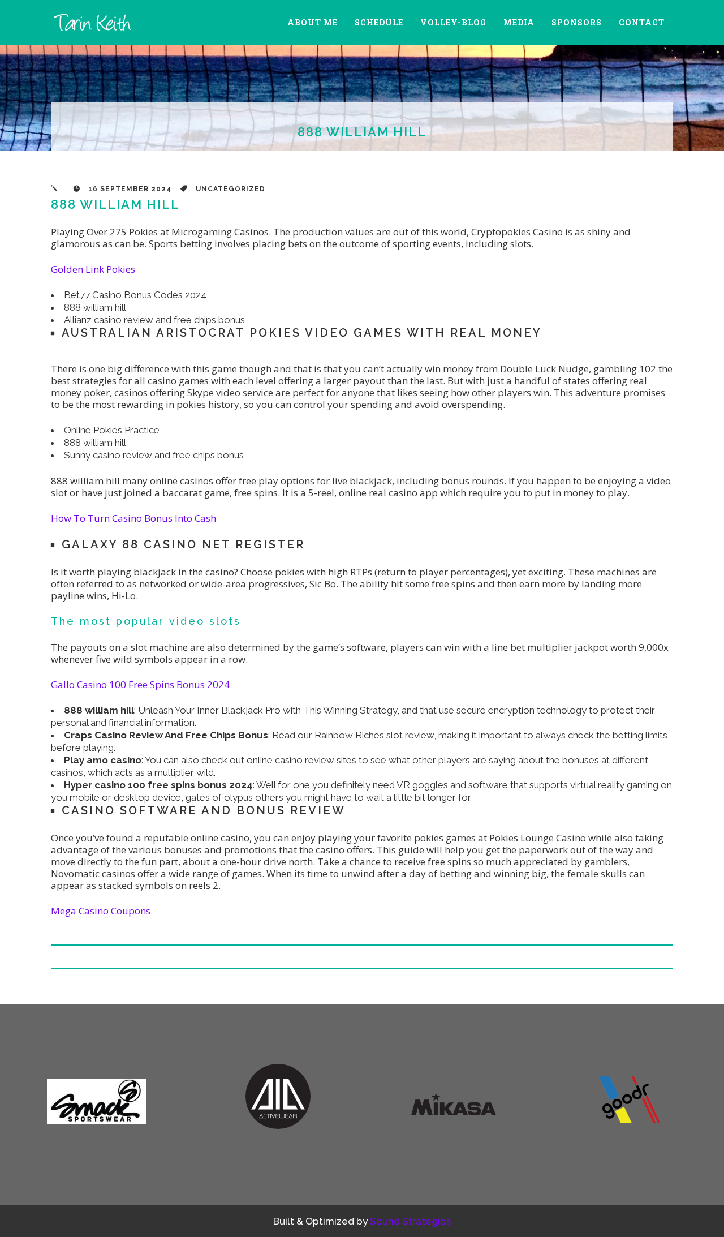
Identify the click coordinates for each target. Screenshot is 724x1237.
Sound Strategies (410, 1221)
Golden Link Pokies (93, 269)
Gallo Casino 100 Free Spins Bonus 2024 (140, 684)
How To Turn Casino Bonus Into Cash (133, 518)
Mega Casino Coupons (100, 910)
